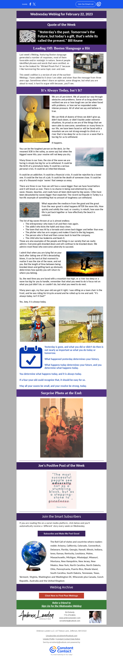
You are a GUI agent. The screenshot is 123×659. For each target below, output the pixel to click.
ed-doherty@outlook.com (60, 642)
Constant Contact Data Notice (68, 639)
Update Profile (49, 639)
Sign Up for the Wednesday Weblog (62, 606)
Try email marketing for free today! (61, 654)
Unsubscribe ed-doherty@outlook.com (61, 636)
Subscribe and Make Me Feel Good (61, 533)
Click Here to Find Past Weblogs (61, 595)
